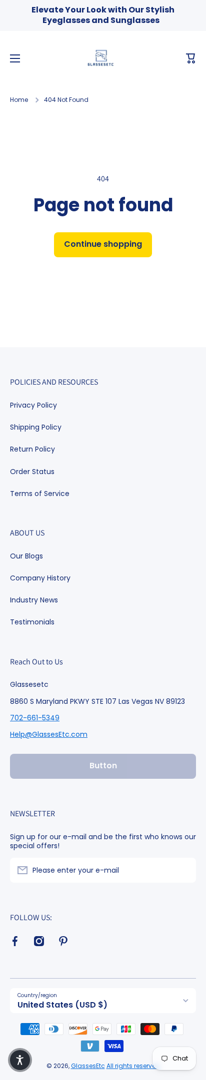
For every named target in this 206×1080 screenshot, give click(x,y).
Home (19, 100)
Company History (40, 578)
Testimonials (32, 621)
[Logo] (103, 58)
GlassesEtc (88, 1066)
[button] (191, 58)
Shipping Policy (36, 427)
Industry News (34, 600)
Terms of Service (40, 493)
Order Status (32, 472)
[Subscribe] (183, 870)
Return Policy (32, 449)
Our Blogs (26, 556)
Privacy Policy (33, 405)
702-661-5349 (35, 718)
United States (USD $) (63, 1005)
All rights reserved (133, 1066)
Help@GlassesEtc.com (49, 734)
